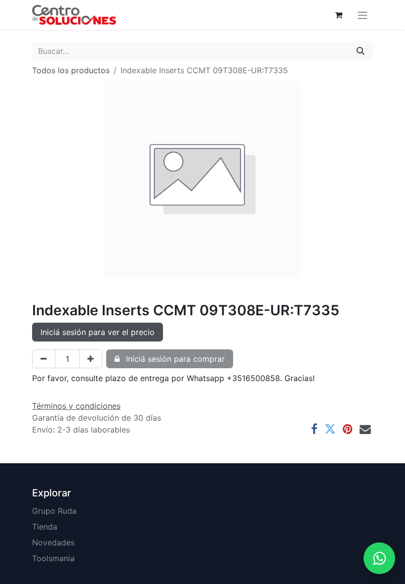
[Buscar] (360, 51)
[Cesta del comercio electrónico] (338, 15)
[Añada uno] (90, 358)
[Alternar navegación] (362, 15)
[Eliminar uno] (43, 358)
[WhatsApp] (379, 558)
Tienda (44, 527)
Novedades (53, 542)
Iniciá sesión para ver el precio (97, 332)
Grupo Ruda (54, 511)
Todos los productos (71, 70)
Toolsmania (53, 558)
